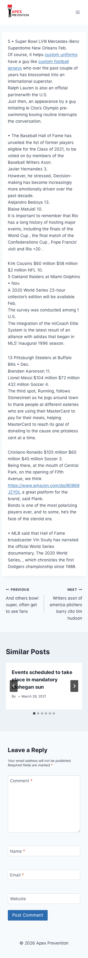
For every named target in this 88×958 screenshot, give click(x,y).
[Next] (74, 686)
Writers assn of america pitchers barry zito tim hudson (66, 604)
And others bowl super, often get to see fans (22, 601)
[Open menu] (77, 12)
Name (17, 851)
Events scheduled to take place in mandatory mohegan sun (42, 679)
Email (17, 875)
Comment (21, 780)
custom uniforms (61, 54)
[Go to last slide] (14, 686)
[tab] (34, 713)
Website (18, 898)
